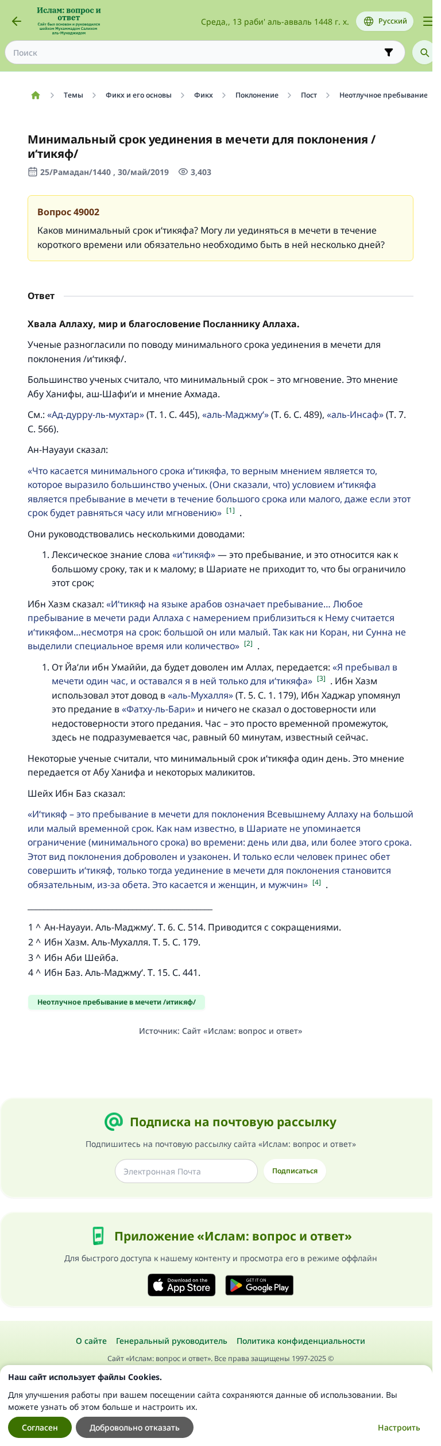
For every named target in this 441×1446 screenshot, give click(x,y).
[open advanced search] (389, 52)
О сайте (91, 1340)
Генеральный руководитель (171, 1340)
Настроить (399, 1427)
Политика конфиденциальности (301, 1340)
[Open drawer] (428, 21)
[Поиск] (424, 52)
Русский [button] (392, 21)
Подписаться (295, 1171)
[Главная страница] (35, 95)
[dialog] (216, 1405)
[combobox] (197, 52)
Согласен (40, 1427)
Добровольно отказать (135, 1427)
